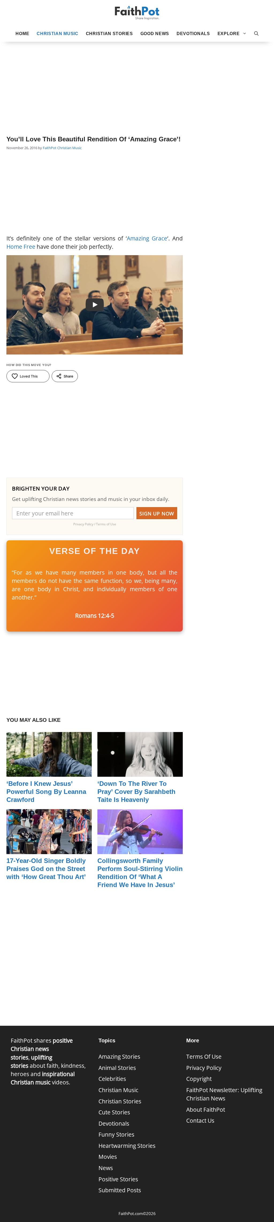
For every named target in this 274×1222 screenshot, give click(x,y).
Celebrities (112, 1079)
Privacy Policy (204, 1068)
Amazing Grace (147, 238)
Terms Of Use (204, 1056)
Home (22, 33)
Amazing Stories (119, 1056)
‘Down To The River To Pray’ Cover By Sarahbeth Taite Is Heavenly (136, 791)
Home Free (20, 246)
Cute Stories (114, 1112)
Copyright (199, 1079)
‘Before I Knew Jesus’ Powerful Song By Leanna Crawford (46, 791)
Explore (229, 33)
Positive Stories (118, 1179)
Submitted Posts (119, 1190)
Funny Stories (116, 1134)
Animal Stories (117, 1068)
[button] (256, 34)
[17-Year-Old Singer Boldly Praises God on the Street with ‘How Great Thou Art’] (49, 850)
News (105, 1168)
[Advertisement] (137, 80)
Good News (154, 33)
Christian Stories (109, 33)
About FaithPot (205, 1109)
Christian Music (57, 33)
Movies (107, 1156)
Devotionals (193, 33)
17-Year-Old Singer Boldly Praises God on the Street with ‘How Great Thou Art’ (46, 868)
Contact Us (200, 1120)
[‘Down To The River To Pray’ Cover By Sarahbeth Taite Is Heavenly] (140, 772)
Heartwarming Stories (126, 1145)
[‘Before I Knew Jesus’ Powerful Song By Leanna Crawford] (49, 772)
